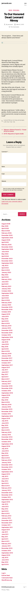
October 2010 (6, 550)
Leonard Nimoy (8, 120)
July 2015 (5, 421)
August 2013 (6, 474)
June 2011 (5, 534)
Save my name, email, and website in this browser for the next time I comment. (13, 189)
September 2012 (7, 499)
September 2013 (7, 472)
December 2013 (7, 465)
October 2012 (6, 497)
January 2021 (6, 288)
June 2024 (5, 251)
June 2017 (5, 372)
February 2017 (6, 381)
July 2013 (5, 476)
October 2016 (6, 390)
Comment (5, 151)
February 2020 (7, 302)
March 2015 (6, 430)
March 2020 (6, 300)
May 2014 (5, 453)
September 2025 (7, 237)
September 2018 (7, 337)
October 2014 (6, 441)
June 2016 (5, 397)
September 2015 (7, 416)
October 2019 (6, 312)
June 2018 (5, 344)
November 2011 (7, 523)
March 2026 (6, 231)
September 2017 (7, 365)
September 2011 (7, 527)
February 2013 (6, 488)
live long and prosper (18, 120)
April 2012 (5, 511)
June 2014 (5, 451)
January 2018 (6, 356)
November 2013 (7, 467)
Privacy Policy (5, 590)
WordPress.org (7, 580)
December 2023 (7, 258)
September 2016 (7, 393)
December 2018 (7, 330)
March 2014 (6, 458)
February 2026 (7, 233)
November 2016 (7, 388)
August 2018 (6, 339)
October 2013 (6, 469)
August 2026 (6, 224)
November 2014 (7, 439)
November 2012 (7, 495)
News (10, 10)
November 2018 (7, 333)
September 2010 (7, 553)
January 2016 (6, 407)
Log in (4, 573)
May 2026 (5, 226)
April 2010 (5, 564)
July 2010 (5, 557)
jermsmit (10, 24)
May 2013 (5, 481)
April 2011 (5, 539)
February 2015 (6, 432)
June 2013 (5, 479)
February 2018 (6, 353)
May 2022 (5, 275)
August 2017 (6, 367)
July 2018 (5, 342)
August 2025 (6, 240)
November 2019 (7, 309)
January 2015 (6, 434)
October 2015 (6, 414)
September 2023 (7, 263)
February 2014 (6, 460)
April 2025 (5, 242)
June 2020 (5, 295)
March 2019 (6, 323)
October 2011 (6, 525)
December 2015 (7, 409)
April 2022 (5, 277)
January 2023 (6, 272)
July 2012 (5, 504)
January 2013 (6, 490)
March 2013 (6, 485)
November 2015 (7, 411)
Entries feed (6, 575)
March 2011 (5, 541)
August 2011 (6, 530)
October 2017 (6, 363)
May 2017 (5, 374)
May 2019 (5, 319)
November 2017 (7, 360)
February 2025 (7, 244)
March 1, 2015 (20, 24)
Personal (16, 10)
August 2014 (6, 446)
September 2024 (7, 249)
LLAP (5, 122)
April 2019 (5, 321)
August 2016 (6, 395)
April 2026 (5, 228)
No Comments (15, 27)
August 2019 (6, 314)
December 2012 (7, 492)
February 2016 (6, 404)
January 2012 (6, 518)
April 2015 (5, 428)
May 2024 (5, 254)
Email (3, 174)
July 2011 (5, 532)
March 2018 (6, 351)
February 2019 (6, 326)
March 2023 (6, 270)
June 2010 (5, 560)
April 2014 (5, 455)
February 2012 (6, 516)
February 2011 (6, 543)
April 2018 (5, 349)
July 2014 (5, 448)
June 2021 (5, 282)
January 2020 (6, 305)
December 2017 (7, 358)
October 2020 (6, 291)
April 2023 (5, 268)
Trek (14, 122)
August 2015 (6, 418)
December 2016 (7, 386)
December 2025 (7, 235)
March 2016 (6, 402)
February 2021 (6, 286)
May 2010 (5, 562)
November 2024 (7, 247)
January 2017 (6, 383)
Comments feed (7, 578)
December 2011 (7, 520)
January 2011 (6, 546)
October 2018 (6, 335)
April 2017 (5, 377)
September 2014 (7, 444)
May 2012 (5, 509)
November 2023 (7, 261)
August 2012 (6, 502)
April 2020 (5, 298)
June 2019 (5, 316)
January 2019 (6, 328)
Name (3, 166)
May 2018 (5, 346)
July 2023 (5, 265)
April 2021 (5, 284)
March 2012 (5, 513)
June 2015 (5, 423)
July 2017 (5, 370)
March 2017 (5, 379)
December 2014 (7, 437)
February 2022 (6, 279)
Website (4, 181)
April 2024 (5, 256)
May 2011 (5, 536)
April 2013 (5, 483)
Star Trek (9, 122)
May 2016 (5, 400)
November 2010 (7, 548)
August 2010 (6, 555)
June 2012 (5, 506)
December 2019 (7, 307)
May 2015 (5, 425)
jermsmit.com (7, 3)
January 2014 (6, 462)
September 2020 (7, 293)
